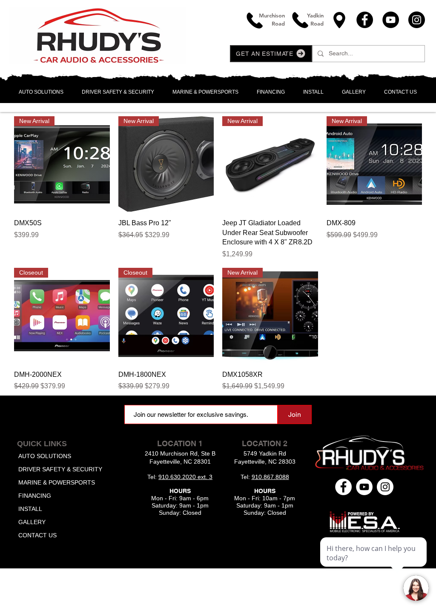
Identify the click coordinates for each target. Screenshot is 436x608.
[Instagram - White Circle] (385, 487)
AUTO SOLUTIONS (44, 456)
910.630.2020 (178, 476)
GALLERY (32, 522)
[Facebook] (364, 19)
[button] (271, 53)
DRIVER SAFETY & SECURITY (60, 469)
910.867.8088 (270, 476)
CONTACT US (37, 535)
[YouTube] (390, 19)
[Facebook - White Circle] (343, 487)
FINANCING (34, 495)
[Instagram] (416, 19)
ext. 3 (205, 476)
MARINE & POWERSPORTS (56, 482)
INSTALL (30, 508)
